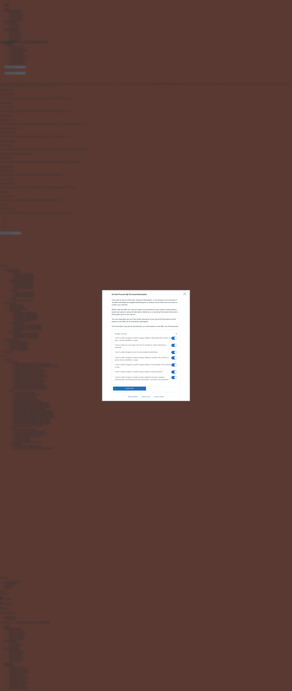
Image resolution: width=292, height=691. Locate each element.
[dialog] (146, 345)
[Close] (185, 294)
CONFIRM (129, 388)
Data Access (146, 397)
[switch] (174, 338)
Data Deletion (133, 397)
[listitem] (146, 334)
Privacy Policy (159, 397)
